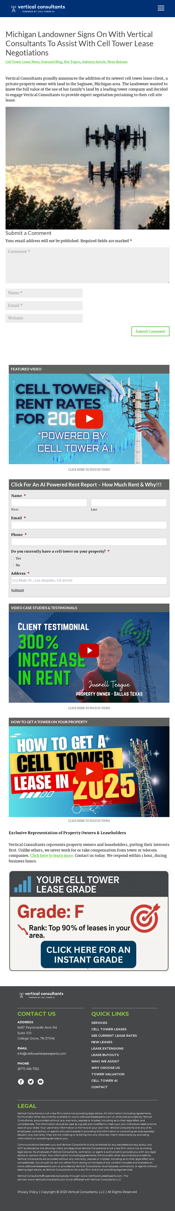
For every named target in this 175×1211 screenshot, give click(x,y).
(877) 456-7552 (28, 1069)
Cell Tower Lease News (22, 62)
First (14, 509)
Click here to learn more (51, 856)
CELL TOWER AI (104, 1080)
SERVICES (99, 1023)
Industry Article (94, 62)
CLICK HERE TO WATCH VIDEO (89, 469)
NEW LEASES (101, 1042)
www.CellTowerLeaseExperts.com (101, 1175)
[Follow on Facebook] (21, 1081)
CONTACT (99, 1087)
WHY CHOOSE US (105, 1068)
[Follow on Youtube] (40, 1081)
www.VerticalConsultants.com (47, 1179)
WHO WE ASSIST (105, 1061)
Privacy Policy (28, 1192)
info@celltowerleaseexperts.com (42, 1054)
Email (18, 518)
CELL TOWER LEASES (109, 1029)
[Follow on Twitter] (30, 1081)
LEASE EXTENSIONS (107, 1048)
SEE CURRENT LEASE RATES (114, 1036)
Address (20, 573)
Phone (19, 534)
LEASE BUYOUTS (105, 1055)
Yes (18, 558)
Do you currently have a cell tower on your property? (60, 551)
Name (18, 496)
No (18, 565)
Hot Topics (72, 62)
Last (94, 509)
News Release (117, 62)
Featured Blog (51, 62)
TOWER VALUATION (107, 1074)
